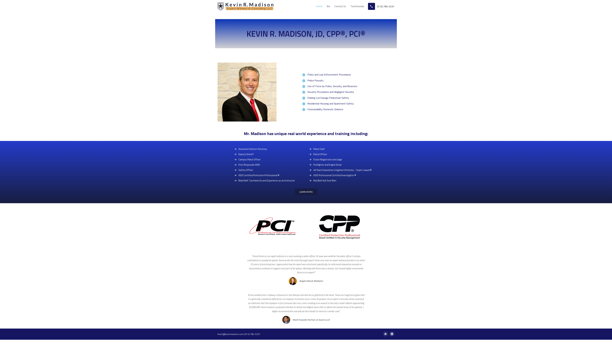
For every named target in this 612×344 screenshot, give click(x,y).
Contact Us (340, 6)
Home (319, 6)
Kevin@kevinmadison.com (230, 334)
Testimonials (357, 6)
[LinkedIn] (391, 334)
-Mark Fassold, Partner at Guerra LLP (311, 319)
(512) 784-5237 (252, 334)
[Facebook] (385, 334)
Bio (328, 6)
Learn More (306, 192)
